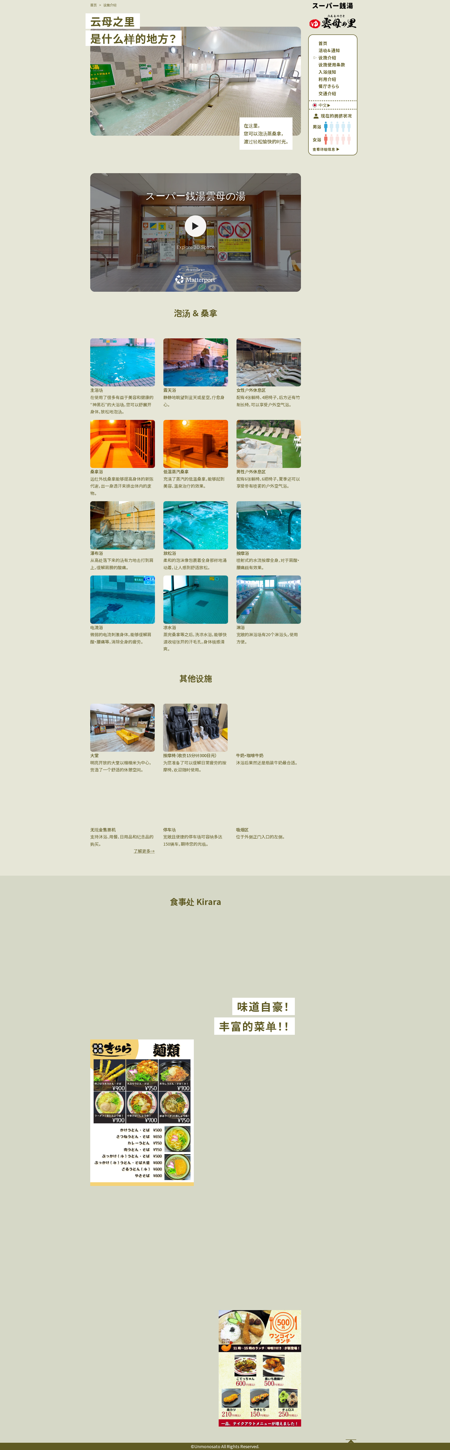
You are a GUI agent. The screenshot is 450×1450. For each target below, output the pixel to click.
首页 (323, 43)
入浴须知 (327, 72)
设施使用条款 (332, 64)
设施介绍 (327, 57)
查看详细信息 (324, 149)
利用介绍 (327, 79)
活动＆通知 (329, 50)
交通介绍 (327, 93)
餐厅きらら (329, 86)
